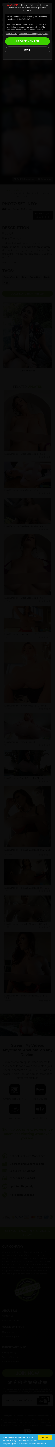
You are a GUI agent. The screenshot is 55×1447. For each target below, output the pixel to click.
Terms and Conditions (27, 34)
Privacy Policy (43, 34)
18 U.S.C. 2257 (11, 34)
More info (41, 1443)
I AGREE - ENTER (27, 41)
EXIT (27, 50)
